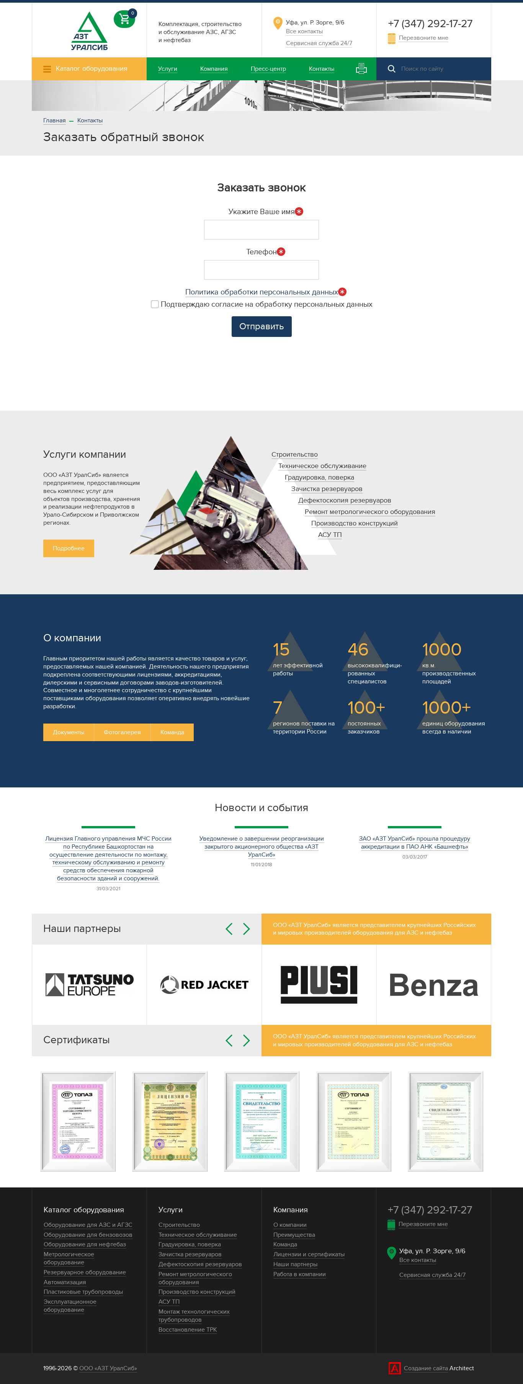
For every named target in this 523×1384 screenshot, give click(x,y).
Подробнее (69, 548)
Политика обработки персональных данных (261, 292)
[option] (261, 95)
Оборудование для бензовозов (88, 1235)
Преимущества (294, 1235)
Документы (68, 732)
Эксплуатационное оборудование (70, 1306)
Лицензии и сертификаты (309, 1254)
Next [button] (246, 929)
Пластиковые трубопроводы (83, 1292)
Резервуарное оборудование (85, 1272)
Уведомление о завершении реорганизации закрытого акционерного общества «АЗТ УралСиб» (261, 847)
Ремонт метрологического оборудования (370, 512)
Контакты (90, 120)
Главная (54, 120)
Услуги (171, 1210)
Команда (172, 732)
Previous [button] (229, 929)
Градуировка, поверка (319, 477)
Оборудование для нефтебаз (85, 1244)
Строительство (294, 454)
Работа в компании (299, 1274)
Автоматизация (65, 1282)
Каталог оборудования (84, 1210)
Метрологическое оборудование (69, 1258)
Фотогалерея (122, 732)
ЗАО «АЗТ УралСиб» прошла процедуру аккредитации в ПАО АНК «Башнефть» (414, 843)
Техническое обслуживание (322, 466)
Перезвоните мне (423, 38)
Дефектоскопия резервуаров (344, 500)
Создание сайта (426, 1368)
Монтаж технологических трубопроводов (194, 1316)
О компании (290, 1225)
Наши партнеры (295, 1264)
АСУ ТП (330, 535)
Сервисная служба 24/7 (319, 43)
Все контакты (304, 31)
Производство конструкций (354, 523)
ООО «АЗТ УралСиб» (108, 1368)
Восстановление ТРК (188, 1330)
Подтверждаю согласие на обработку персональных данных (266, 304)
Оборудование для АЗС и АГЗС (88, 1225)
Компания (290, 1210)
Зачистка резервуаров (327, 489)
